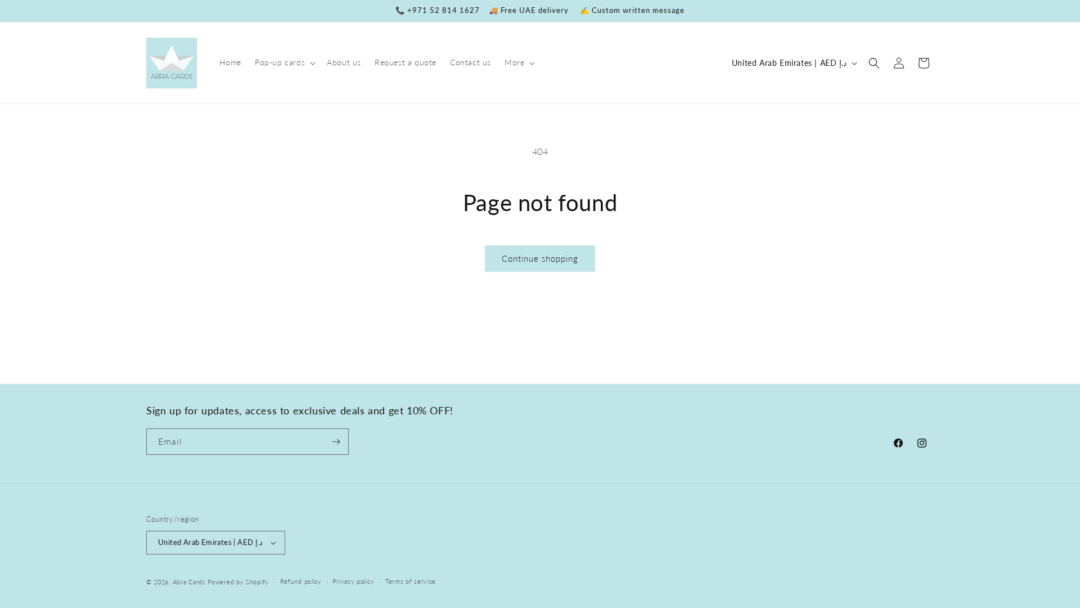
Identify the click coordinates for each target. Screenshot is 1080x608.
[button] (284, 62)
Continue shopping (540, 258)
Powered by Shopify (238, 581)
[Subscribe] (335, 441)
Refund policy (301, 581)
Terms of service (410, 581)
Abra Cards (189, 581)
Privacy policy (353, 581)
